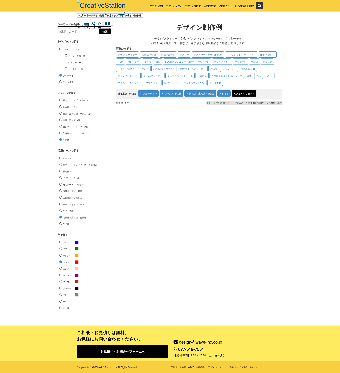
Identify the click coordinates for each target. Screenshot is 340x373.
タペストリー (229, 68)
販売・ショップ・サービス (75, 100)
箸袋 (249, 75)
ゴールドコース (75, 68)
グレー (66, 294)
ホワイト (67, 301)
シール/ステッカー (153, 75)
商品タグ (267, 61)
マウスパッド (153, 83)
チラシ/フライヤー (127, 54)
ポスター (184, 54)
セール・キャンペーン (73, 204)
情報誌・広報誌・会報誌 (201, 93)
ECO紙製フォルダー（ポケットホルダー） (187, 61)
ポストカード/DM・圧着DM (208, 54)
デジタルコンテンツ (194, 83)
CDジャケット (171, 83)
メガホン (202, 75)
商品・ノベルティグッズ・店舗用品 (80, 164)
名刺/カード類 (149, 54)
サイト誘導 (68, 210)
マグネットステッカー (129, 83)
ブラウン (67, 281)
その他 (66, 139)
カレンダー (133, 61)
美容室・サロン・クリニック (76, 133)
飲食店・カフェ (70, 106)
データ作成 (215, 83)
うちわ (147, 61)
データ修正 (68, 81)
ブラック (67, 288)
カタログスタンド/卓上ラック (226, 75)
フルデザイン (150, 93)
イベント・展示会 (71, 177)
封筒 (158, 61)
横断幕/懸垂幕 (248, 68)
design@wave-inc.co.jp (200, 342)
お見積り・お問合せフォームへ (122, 351)
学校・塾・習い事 (71, 120)
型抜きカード (168, 54)
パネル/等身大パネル (164, 68)
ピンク (66, 268)
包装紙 (254, 61)
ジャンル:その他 (173, 93)
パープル (67, 275)
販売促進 (67, 171)
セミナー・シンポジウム (74, 184)
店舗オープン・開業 (72, 190)
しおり (269, 75)
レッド (225, 93)
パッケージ (240, 61)
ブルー (66, 242)
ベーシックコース (76, 55)
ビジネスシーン (70, 158)
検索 (105, 31)
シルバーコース (75, 62)
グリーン (67, 248)
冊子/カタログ (267, 54)
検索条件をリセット (244, 93)
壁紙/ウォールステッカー (193, 68)
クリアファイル (222, 61)
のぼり (213, 68)
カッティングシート (128, 75)
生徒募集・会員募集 (72, 197)
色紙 (258, 75)
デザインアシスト (71, 49)
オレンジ (67, 255)
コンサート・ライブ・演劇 (75, 126)
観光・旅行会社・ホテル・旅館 (78, 113)
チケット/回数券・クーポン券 (133, 68)
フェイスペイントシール (180, 75)
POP (120, 61)
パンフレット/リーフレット (241, 54)
